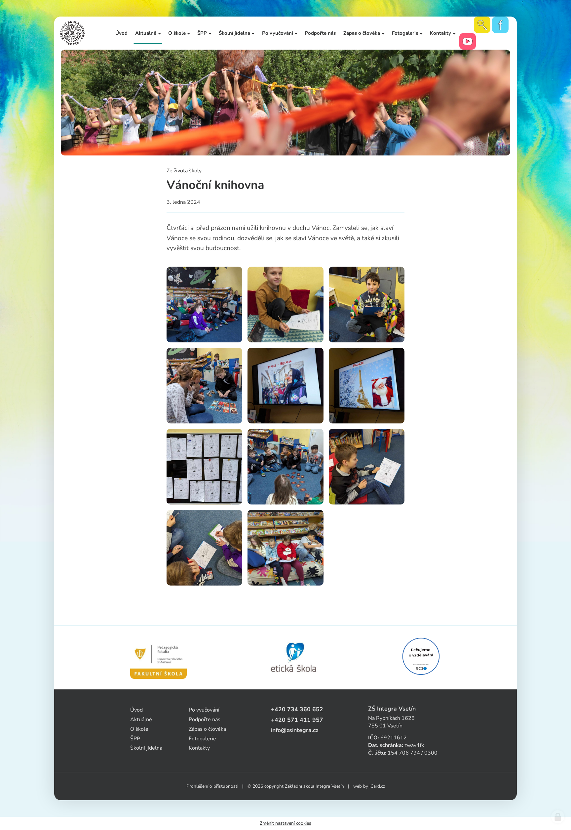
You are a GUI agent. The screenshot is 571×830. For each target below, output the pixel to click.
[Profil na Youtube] (467, 41)
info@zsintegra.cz (294, 730)
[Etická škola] (294, 657)
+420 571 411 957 (297, 720)
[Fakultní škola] (158, 657)
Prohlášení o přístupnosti (212, 786)
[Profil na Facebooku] (500, 25)
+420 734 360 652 (297, 709)
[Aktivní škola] (421, 656)
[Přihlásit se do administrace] (557, 816)
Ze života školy (184, 170)
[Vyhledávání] (482, 25)
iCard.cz (377, 786)
